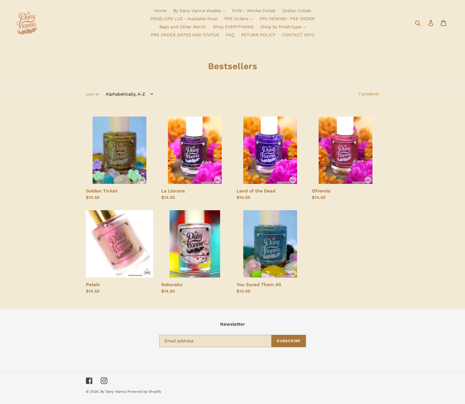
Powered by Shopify (144, 391)
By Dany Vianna (113, 391)
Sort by (93, 94)
